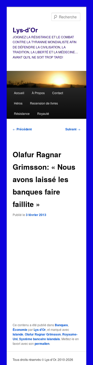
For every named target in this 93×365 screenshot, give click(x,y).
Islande (18, 334)
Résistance (22, 113)
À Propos (38, 93)
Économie (20, 329)
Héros (18, 103)
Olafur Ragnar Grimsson (43, 334)
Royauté (43, 113)
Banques (61, 325)
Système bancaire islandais (39, 339)
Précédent (22, 129)
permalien (42, 343)
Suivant (72, 129)
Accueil (19, 93)
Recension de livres (44, 103)
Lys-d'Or (25, 29)
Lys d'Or (40, 329)
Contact (57, 93)
